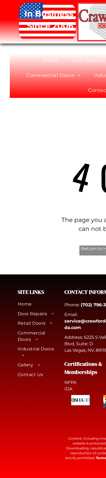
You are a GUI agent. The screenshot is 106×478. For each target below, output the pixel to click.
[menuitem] (52, 60)
